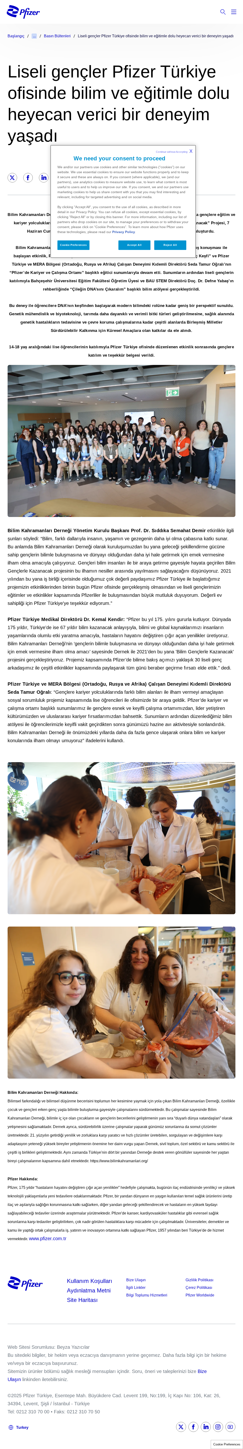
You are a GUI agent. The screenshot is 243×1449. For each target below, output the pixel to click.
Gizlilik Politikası (199, 1280)
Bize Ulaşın (136, 1280)
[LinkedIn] (43, 177)
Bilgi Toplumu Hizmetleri (146, 1295)
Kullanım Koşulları (89, 1281)
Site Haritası (82, 1300)
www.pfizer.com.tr (47, 1238)
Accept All (134, 245)
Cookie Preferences (226, 1444)
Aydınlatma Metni (89, 1290)
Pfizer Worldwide (200, 1295)
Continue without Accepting (174, 151)
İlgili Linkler (135, 1288)
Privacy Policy (123, 232)
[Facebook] (28, 177)
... (34, 36)
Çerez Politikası (199, 1288)
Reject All (170, 245)
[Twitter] (12, 177)
